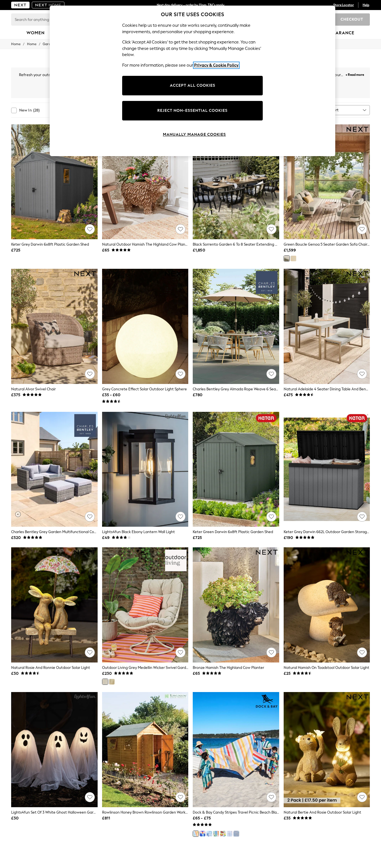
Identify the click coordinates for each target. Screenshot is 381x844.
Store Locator (343, 5)
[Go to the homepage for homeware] (48, 5)
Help (366, 5)
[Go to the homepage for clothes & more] (20, 5)
